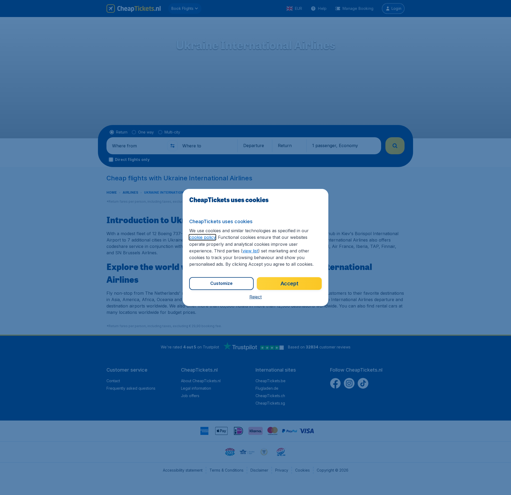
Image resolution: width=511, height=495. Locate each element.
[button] (255, 297)
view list (250, 250)
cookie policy (202, 237)
